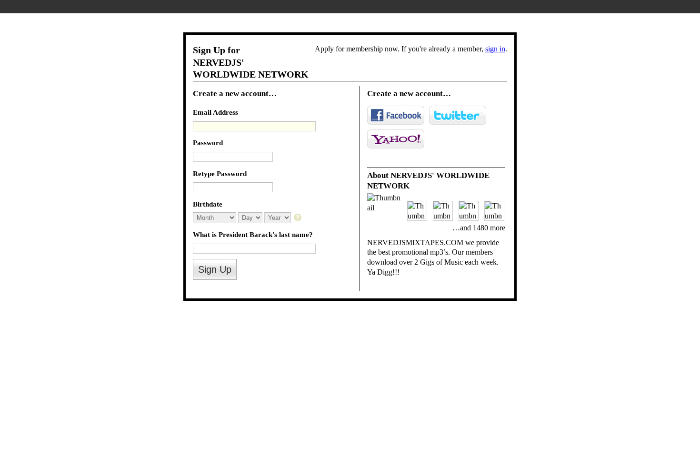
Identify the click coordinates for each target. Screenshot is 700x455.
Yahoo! (395, 138)
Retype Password (220, 173)
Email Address (215, 112)
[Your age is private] (298, 218)
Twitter (457, 115)
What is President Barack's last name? (253, 234)
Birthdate (207, 204)
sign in (495, 49)
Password (208, 142)
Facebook (395, 115)
